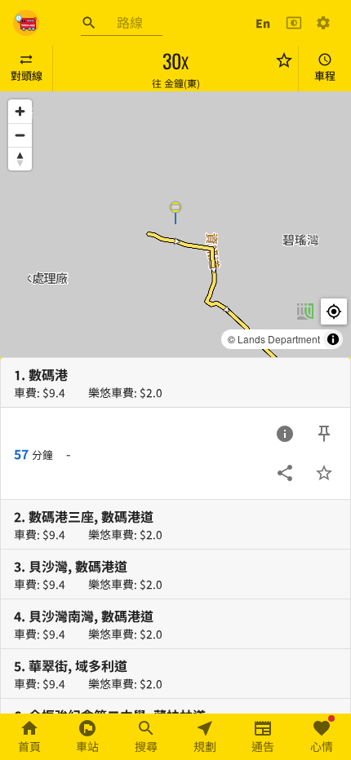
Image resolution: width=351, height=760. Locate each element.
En (262, 23)
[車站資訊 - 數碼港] (284, 433)
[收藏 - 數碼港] (324, 473)
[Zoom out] (20, 135)
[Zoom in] (20, 111)
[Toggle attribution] (333, 339)
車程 (324, 75)
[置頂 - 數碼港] (324, 433)
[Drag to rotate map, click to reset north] (20, 158)
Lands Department (279, 339)
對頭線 (26, 75)
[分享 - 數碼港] (284, 473)
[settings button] (323, 23)
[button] (175, 212)
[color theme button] (294, 23)
